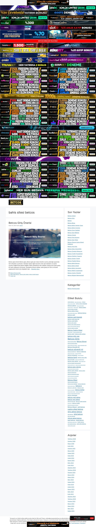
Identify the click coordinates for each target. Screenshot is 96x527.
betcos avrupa (70, 307)
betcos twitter (79, 390)
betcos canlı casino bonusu (74, 324)
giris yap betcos (71, 416)
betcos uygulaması (79, 391)
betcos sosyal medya (72, 382)
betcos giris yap (73, 336)
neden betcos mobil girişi (72, 422)
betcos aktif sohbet (80, 305)
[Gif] (48, 96)
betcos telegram (81, 383)
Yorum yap (12, 276)
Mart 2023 (71, 508)
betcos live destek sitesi (79, 359)
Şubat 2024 (71, 482)
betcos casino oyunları (73, 328)
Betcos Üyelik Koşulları (81, 401)
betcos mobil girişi (82, 361)
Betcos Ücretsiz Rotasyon (75, 251)
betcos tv (79, 386)
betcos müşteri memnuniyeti (74, 363)
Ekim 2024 (71, 463)
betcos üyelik (76, 403)
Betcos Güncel (82, 341)
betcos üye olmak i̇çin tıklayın (73, 405)
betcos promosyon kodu (73, 374)
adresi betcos (71, 302)
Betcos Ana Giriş (72, 246)
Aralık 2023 (71, 487)
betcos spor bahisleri (72, 383)
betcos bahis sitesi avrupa (72, 313)
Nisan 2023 (71, 506)
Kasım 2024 (71, 460)
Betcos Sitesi (72, 380)
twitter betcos (80, 422)
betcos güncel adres (72, 343)
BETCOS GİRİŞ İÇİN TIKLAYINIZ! (48, 41)
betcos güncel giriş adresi (72, 345)
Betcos (70, 220)
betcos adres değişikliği (81, 303)
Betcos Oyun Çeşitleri (74, 230)
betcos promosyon (72, 372)
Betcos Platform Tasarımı (75, 256)
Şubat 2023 (71, 511)
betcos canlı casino (72, 322)
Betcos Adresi (72, 216)
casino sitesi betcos (75, 409)
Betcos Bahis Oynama (74, 228)
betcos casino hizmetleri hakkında (74, 326)
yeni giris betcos (81, 424)
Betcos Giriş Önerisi (20, 222)
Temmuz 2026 (72, 439)
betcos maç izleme (73, 361)
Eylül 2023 (71, 494)
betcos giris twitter (80, 334)
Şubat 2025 (71, 453)
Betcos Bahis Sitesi (73, 311)
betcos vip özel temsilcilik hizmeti (74, 393)
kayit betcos (71, 420)
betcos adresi (72, 305)
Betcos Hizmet (72, 235)
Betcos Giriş (71, 218)
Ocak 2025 (71, 455)
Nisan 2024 (71, 477)
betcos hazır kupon (71, 353)
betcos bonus (82, 313)
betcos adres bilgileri (71, 303)
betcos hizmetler (78, 353)
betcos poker (82, 370)
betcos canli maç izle (73, 319)
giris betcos (70, 414)
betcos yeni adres (74, 397)
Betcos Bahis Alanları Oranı (75, 225)
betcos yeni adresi (74, 399)
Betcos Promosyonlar (15, 273)
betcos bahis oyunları (72, 309)
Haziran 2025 (71, 448)
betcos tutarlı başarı (34, 274)
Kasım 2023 (71, 489)
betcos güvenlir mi (75, 349)
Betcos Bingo (71, 223)
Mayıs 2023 (71, 504)
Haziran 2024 (71, 472)
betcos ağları (76, 307)
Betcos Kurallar (71, 359)
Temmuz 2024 (72, 470)
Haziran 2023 (71, 501)
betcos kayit (72, 357)
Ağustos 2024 (72, 467)
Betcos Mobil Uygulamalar (75, 270)
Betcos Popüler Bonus (74, 261)
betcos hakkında (81, 351)
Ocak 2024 (71, 484)
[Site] (24, 70)
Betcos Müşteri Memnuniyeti (76, 275)
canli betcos (81, 407)
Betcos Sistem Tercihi (74, 258)
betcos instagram (72, 355)
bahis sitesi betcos (14, 274)
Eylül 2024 (71, 465)
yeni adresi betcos (72, 423)
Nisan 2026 (71, 443)
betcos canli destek (75, 317)
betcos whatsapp (72, 395)
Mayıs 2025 (71, 451)
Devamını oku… (35, 269)
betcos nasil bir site (71, 365)
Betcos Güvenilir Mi (73, 347)
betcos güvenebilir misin (82, 345)
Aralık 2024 (71, 458)
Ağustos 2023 (72, 496)
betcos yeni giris (71, 401)
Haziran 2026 (71, 441)
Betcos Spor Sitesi (73, 240)
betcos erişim (70, 332)
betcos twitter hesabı (71, 391)
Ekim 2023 (71, 492)
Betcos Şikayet (72, 407)
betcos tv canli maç (72, 387)
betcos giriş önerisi (24, 274)
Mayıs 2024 (71, 475)
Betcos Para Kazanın (73, 237)
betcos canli (71, 315)
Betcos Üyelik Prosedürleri (75, 253)
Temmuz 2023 (72, 499)
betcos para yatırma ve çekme (73, 369)
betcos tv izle (80, 387)
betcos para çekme (73, 370)
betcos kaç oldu (82, 357)
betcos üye (70, 403)
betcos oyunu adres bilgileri (80, 365)
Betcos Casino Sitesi (75, 330)
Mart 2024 (71, 479)
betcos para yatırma (74, 367)
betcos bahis (82, 307)
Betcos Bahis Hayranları (74, 268)
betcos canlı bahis (73, 321)
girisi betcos (78, 414)
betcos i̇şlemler (80, 355)
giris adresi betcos (75, 412)
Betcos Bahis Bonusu (74, 263)
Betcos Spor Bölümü (73, 232)
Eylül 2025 (71, 446)
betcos (83, 302)
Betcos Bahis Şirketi (73, 266)
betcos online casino (71, 425)
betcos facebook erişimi (77, 332)
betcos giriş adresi (72, 341)
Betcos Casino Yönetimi (74, 273)
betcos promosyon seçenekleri (73, 376)
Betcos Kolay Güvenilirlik (74, 249)
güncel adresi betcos (75, 418)
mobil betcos (80, 420)
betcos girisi (71, 334)
